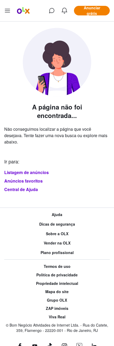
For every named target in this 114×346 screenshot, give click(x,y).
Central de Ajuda (21, 189)
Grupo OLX (57, 300)
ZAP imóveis (57, 308)
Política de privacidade (57, 274)
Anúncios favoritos (23, 181)
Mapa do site (57, 291)
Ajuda (57, 214)
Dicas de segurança (57, 224)
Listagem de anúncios (26, 172)
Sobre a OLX (57, 233)
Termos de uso (57, 266)
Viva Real (57, 316)
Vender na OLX (57, 243)
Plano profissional (57, 252)
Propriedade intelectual (57, 283)
